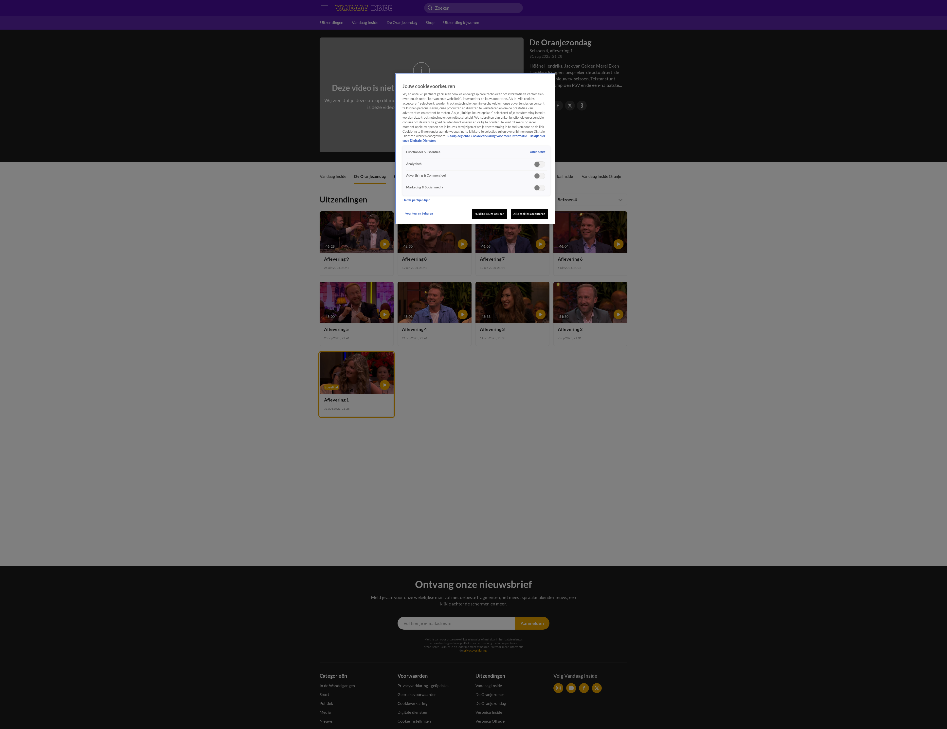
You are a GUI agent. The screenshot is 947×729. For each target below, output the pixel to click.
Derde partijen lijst (416, 200)
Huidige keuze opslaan (490, 213)
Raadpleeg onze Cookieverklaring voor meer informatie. (487, 136)
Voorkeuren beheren (419, 213)
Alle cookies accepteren (529, 213)
